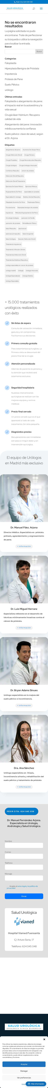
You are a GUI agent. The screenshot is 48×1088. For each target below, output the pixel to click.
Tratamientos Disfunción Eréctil (16, 255)
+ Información (24, 546)
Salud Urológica (11, 239)
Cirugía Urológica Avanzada (28, 165)
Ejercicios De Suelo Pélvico (14, 186)
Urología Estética (27, 276)
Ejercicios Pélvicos (31, 186)
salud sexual (22, 229)
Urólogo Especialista (12, 281)
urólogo (9, 90)
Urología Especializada (13, 276)
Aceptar (24, 1064)
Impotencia (11, 73)
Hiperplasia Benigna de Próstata (22, 68)
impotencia (9, 213)
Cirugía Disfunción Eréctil (14, 155)
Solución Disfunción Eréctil (26, 239)
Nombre (8, 841)
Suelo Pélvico (12, 84)
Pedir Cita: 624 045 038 (24, 2)
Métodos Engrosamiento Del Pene (26, 213)
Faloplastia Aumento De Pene (15, 202)
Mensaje (8, 874)
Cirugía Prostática (11, 160)
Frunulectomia (10, 208)
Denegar (24, 1071)
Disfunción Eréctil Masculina (15, 176)
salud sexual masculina (13, 234)
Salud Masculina (11, 229)
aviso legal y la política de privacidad (22, 887)
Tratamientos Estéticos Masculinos (17, 260)
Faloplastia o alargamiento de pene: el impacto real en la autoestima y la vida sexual (24, 105)
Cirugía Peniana (29, 155)
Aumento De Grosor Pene (31, 150)
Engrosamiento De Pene (14, 192)
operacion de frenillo (28, 218)
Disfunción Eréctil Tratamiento (15, 181)
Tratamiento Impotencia (13, 244)
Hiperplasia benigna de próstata (27, 208)
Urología (20, 271)
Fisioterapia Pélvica (33, 202)
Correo (8, 852)
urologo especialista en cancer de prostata (19, 265)
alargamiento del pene (13, 150)
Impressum (25, 1084)
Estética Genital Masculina (31, 197)
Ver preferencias (24, 1078)
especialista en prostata (31, 192)
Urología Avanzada (32, 271)
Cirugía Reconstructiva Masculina (30, 160)
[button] (44, 1039)
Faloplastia (10, 63)
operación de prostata (13, 223)
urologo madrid (11, 271)
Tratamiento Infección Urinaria (15, 250)
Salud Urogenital (28, 234)
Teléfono (8, 863)
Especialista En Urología (13, 197)
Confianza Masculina (12, 171)
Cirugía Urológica (11, 165)
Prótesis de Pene (14, 79)
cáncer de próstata (28, 171)
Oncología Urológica (12, 218)
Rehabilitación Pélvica (29, 223)
